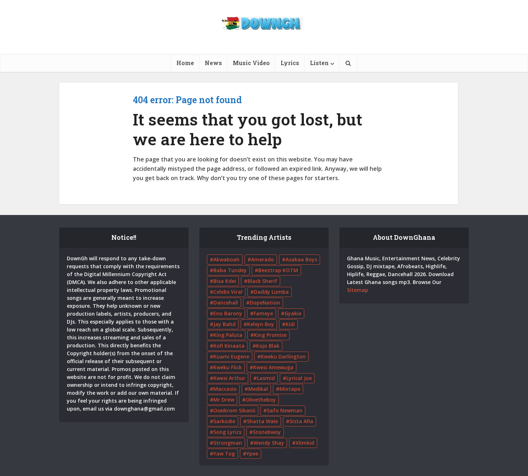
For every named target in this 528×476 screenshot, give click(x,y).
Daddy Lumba (271, 291)
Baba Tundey (230, 270)
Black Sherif (262, 281)
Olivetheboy (261, 399)
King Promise (270, 334)
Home (185, 63)
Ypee (252, 453)
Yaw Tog (224, 453)
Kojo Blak (267, 345)
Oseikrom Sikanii (234, 410)
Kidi (290, 324)
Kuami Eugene (231, 356)
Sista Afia (301, 421)
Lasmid (266, 378)
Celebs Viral (227, 291)
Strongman (227, 442)
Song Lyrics (227, 432)
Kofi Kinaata (229, 345)
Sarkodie (224, 421)
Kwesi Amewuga (273, 367)
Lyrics (290, 63)
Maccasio (225, 388)
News (213, 63)
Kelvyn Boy (260, 324)
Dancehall (225, 302)
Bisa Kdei (224, 281)
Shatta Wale (262, 421)
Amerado (262, 259)
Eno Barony (227, 313)
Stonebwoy (267, 432)
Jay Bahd (224, 324)
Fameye (263, 313)
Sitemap (357, 290)
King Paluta (227, 334)
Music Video (251, 63)
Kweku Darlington (283, 356)
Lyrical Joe (299, 378)
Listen (319, 63)
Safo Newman (284, 410)
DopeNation (265, 302)
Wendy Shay (269, 442)
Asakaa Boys (301, 259)
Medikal (258, 388)
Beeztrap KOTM (278, 270)
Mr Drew (223, 399)
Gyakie (292, 313)
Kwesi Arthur (229, 378)
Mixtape (289, 388)
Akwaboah (226, 259)
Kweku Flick (227, 367)
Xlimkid (305, 442)
